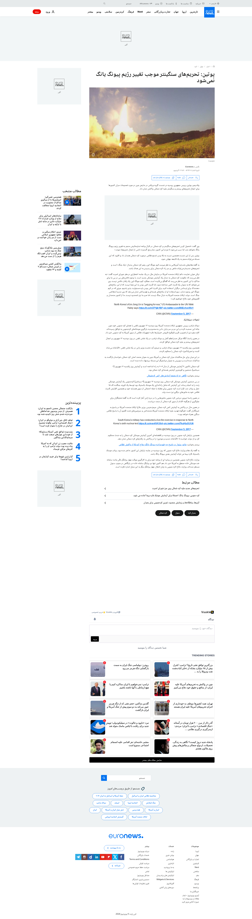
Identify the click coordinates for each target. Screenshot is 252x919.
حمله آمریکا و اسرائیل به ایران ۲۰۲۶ (109, 796)
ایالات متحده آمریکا (139, 817)
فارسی (213, 3)
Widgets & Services (165, 879)
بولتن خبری (170, 855)
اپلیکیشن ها (170, 871)
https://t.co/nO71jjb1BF (151, 308)
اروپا (184, 11)
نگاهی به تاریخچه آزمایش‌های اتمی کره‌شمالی (166, 376)
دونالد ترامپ (101, 803)
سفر (148, 11)
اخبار (208, 67)
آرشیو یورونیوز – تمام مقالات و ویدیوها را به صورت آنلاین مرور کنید (190, 899)
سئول (177, 513)
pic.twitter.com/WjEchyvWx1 (178, 308)
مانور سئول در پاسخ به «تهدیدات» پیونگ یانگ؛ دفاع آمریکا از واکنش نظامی (152, 445)
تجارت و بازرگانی (162, 11)
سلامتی (108, 11)
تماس (147, 871)
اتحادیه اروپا (133, 803)
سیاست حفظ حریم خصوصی (138, 867)
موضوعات (195, 846)
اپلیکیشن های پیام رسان (165, 875)
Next (140, 11)
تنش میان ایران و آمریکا (114, 810)
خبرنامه (118, 865)
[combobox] (119, 3)
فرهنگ (131, 11)
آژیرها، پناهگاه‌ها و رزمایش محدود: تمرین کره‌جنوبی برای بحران (171, 502)
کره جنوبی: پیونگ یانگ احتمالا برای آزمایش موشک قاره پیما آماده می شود (166, 495)
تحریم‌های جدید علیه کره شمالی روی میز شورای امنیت (175, 488)
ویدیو (99, 11)
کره (196, 67)
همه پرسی (136, 810)
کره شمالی (163, 513)
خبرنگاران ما (194, 891)
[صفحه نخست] (214, 66)
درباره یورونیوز (143, 851)
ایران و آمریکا (153, 810)
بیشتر (147, 846)
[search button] (104, 3)
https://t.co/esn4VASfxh (151, 424)
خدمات (171, 846)
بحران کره (192, 513)
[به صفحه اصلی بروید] (209, 12)
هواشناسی (170, 859)
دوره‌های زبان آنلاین (166, 887)
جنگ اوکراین (151, 803)
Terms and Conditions (139, 859)
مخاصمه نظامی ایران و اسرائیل (144, 796)
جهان (176, 11)
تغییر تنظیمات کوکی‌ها (141, 883)
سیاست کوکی (144, 863)
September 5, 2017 (181, 314)
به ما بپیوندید (169, 867)
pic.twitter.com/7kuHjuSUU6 (179, 424)
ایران (95, 810)
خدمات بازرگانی (143, 855)
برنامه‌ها (196, 887)
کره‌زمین (120, 11)
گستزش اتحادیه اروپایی (114, 817)
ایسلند (116, 803)
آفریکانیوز (170, 883)
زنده (37, 11)
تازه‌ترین (194, 11)
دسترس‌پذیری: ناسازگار (140, 879)
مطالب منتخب (71, 191)
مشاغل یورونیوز (143, 875)
